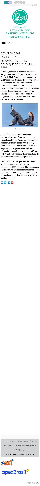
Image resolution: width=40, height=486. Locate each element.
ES (10, 2)
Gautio (32, 480)
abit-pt (7, 462)
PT (5, 2)
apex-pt (16, 471)
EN (8, 2)
